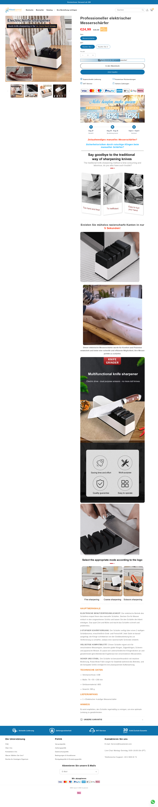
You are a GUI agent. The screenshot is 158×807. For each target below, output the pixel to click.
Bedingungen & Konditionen (65, 755)
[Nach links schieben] (7, 91)
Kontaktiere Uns (11, 752)
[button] (50, 10)
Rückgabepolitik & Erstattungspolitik (68, 759)
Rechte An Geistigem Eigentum (16, 759)
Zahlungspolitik (60, 748)
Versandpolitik (60, 744)
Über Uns (8, 748)
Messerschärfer (89, 38)
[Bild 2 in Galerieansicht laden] (31, 91)
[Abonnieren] (96, 771)
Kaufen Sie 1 (88, 47)
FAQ (7, 744)
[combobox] (130, 10)
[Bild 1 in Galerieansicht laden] (17, 91)
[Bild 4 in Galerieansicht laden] (59, 91)
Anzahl (82, 51)
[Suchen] (142, 10)
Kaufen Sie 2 (103, 47)
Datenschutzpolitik (62, 752)
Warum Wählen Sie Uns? (14, 755)
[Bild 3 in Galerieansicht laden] (45, 91)
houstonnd (85, 787)
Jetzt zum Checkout (112, 72)
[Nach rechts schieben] (69, 91)
